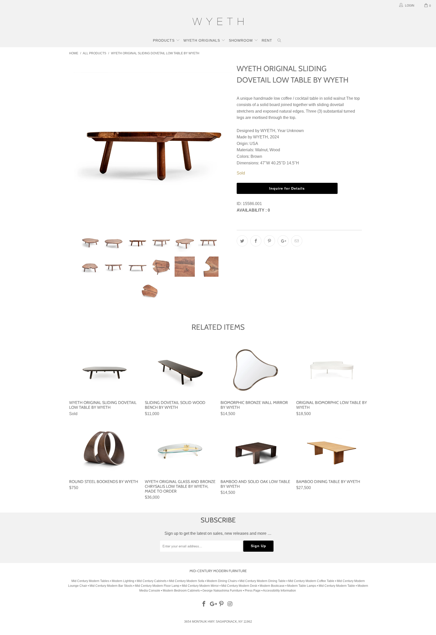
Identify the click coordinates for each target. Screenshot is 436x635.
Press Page (253, 590)
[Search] (279, 40)
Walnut (261, 150)
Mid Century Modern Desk (239, 586)
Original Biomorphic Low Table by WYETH (331, 370)
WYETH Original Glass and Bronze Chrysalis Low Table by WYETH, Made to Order (180, 449)
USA (254, 143)
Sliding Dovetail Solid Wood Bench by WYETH (180, 370)
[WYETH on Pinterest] (221, 604)
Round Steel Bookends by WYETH (104, 449)
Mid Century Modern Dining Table (262, 581)
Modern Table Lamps (301, 586)
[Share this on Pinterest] (269, 240)
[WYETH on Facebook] (204, 604)
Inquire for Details (287, 188)
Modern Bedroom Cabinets (181, 590)
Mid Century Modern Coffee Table (311, 581)
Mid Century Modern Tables (90, 581)
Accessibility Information (279, 590)
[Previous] (78, 143)
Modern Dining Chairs (222, 581)
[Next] (223, 143)
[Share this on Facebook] (255, 240)
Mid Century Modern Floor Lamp (157, 586)
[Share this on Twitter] (242, 240)
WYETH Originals (202, 40)
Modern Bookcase (272, 586)
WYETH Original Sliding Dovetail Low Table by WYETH (104, 370)
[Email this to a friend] (296, 240)
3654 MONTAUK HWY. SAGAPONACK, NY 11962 (218, 621)
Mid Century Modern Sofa (186, 581)
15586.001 (252, 203)
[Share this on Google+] (283, 240)
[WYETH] (218, 22)
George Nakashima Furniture (222, 590)
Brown (256, 156)
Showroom (241, 40)
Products (164, 40)
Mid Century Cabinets (152, 581)
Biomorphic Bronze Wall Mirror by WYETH (256, 370)
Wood (274, 150)
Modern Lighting (123, 581)
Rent (267, 40)
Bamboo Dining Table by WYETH (331, 449)
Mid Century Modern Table (337, 586)
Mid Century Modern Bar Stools (111, 586)
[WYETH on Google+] (212, 604)
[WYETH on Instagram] (230, 604)
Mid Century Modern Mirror (200, 586)
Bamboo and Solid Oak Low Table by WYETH (256, 449)
